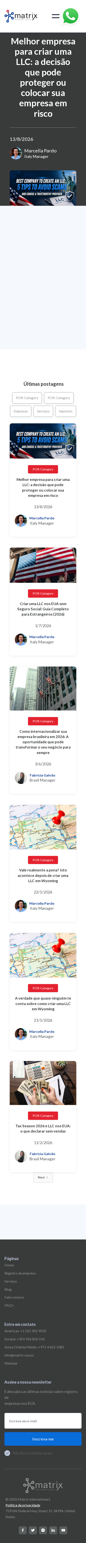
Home (9, 1265)
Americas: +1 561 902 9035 (25, 1331)
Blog (8, 1289)
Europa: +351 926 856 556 (24, 1339)
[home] (20, 16)
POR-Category (27, 398)
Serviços (43, 411)
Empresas (21, 411)
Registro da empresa (20, 1273)
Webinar (11, 1363)
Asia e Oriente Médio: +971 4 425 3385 (34, 1347)
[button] (56, 16)
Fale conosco (14, 1297)
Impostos (66, 411)
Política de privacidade (23, 1505)
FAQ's (9, 1305)
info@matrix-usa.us (19, 1355)
